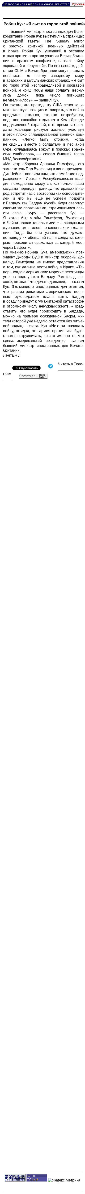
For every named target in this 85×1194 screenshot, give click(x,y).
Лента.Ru (11, 355)
